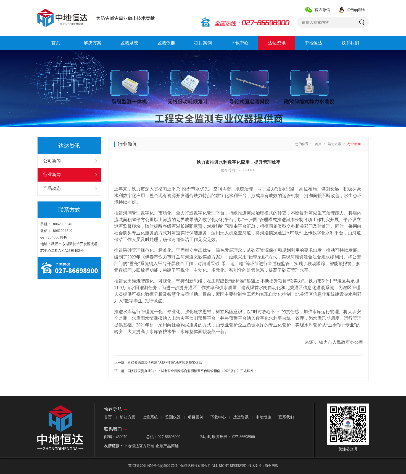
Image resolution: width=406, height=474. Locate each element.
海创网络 (271, 466)
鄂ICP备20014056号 (142, 466)
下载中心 (218, 417)
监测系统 (150, 417)
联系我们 (286, 417)
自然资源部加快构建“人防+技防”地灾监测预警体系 (165, 363)
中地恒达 (263, 417)
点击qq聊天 (356, 10)
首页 (318, 144)
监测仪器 (173, 417)
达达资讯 (334, 144)
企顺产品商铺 (167, 446)
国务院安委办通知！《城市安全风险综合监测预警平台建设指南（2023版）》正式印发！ (192, 371)
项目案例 (195, 417)
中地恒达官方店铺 (138, 446)
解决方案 (127, 417)
